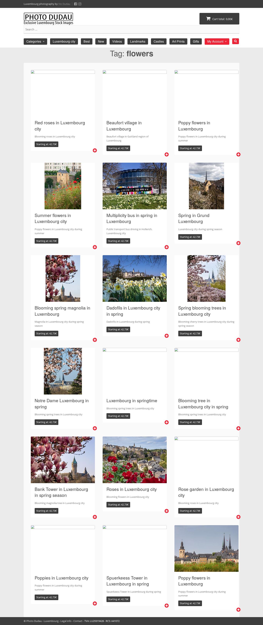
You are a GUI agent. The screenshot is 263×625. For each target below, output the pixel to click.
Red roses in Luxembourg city (60, 125)
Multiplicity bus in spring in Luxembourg (131, 218)
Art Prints (178, 41)
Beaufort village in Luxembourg (124, 125)
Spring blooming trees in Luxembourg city (202, 311)
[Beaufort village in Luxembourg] (135, 114)
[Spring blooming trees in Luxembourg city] (206, 299)
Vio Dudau (64, 4)
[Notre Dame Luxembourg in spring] (63, 392)
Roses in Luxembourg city (131, 489)
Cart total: (222, 19)
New (101, 41)
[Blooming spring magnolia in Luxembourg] (63, 299)
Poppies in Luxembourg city (61, 578)
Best (87, 41)
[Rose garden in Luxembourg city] (206, 481)
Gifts (196, 41)
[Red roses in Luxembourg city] (63, 114)
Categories (33, 41)
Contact (77, 621)
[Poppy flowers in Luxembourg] (206, 114)
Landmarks (137, 41)
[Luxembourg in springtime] (135, 392)
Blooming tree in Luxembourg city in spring (203, 403)
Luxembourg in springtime (131, 400)
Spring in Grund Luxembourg (193, 218)
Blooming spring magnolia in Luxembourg (62, 311)
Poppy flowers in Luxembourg (194, 125)
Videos (117, 41)
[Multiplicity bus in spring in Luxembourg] (135, 207)
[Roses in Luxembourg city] (135, 481)
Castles (159, 41)
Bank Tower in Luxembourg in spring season (61, 492)
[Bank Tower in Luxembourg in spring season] (63, 481)
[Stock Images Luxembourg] (48, 20)
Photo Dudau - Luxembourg (42, 621)
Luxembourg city (64, 41)
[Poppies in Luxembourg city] (63, 569)
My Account (215, 41)
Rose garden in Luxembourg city (206, 492)
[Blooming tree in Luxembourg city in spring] (206, 392)
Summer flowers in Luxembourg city (53, 218)
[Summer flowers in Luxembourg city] (63, 207)
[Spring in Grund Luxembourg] (206, 207)
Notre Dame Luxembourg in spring (62, 403)
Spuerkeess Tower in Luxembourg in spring (127, 581)
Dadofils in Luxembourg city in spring (133, 311)
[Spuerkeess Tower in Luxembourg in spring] (135, 569)
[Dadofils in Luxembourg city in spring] (135, 299)
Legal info (65, 621)
